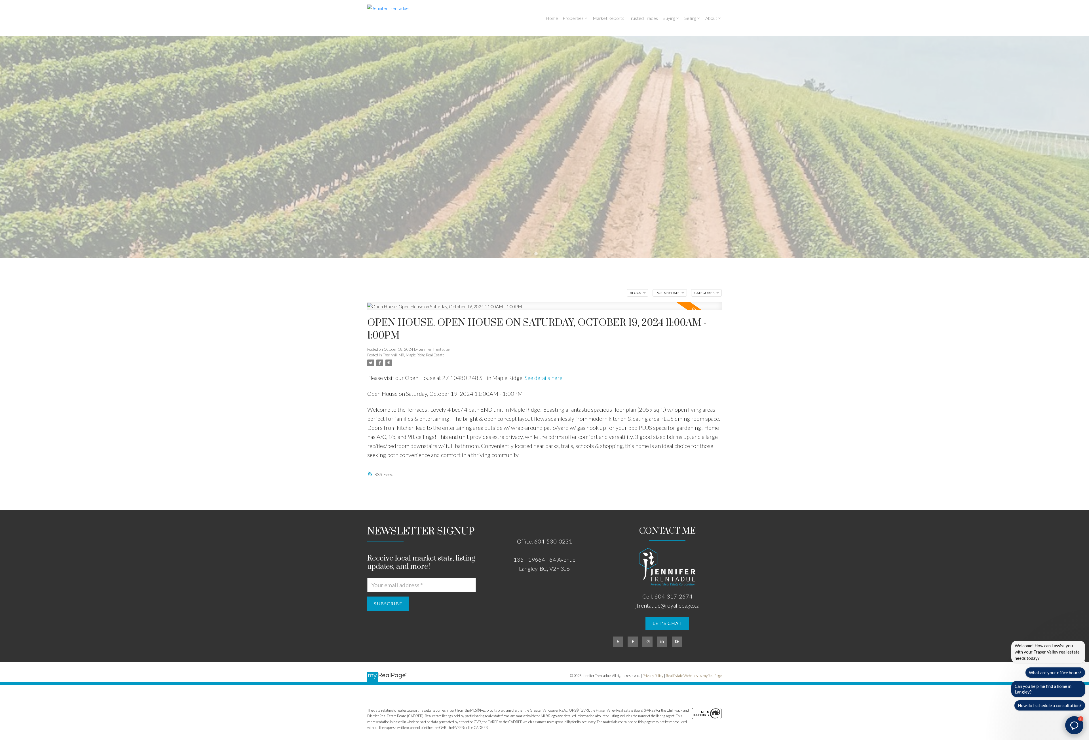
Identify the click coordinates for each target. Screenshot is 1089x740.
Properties (573, 18)
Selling (690, 18)
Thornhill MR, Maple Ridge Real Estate (413, 355)
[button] (667, 623)
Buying (668, 18)
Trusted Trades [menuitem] (643, 18)
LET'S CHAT (667, 623)
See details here (543, 377)
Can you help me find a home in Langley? (1043, 689)
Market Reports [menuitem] (608, 18)
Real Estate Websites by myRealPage (694, 675)
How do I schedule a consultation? (1050, 705)
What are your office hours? (1055, 672)
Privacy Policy (653, 675)
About (711, 18)
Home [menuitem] (552, 18)
